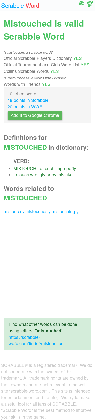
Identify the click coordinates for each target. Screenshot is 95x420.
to (40, 168)
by (54, 174)
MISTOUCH (24, 168)
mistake (65, 174)
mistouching (65, 211)
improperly (66, 168)
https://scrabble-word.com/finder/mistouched (36, 340)
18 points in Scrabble (28, 100)
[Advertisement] (47, 266)
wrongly (37, 174)
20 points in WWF (25, 106)
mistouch (14, 211)
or (48, 174)
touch (49, 168)
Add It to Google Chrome (35, 115)
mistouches (37, 211)
